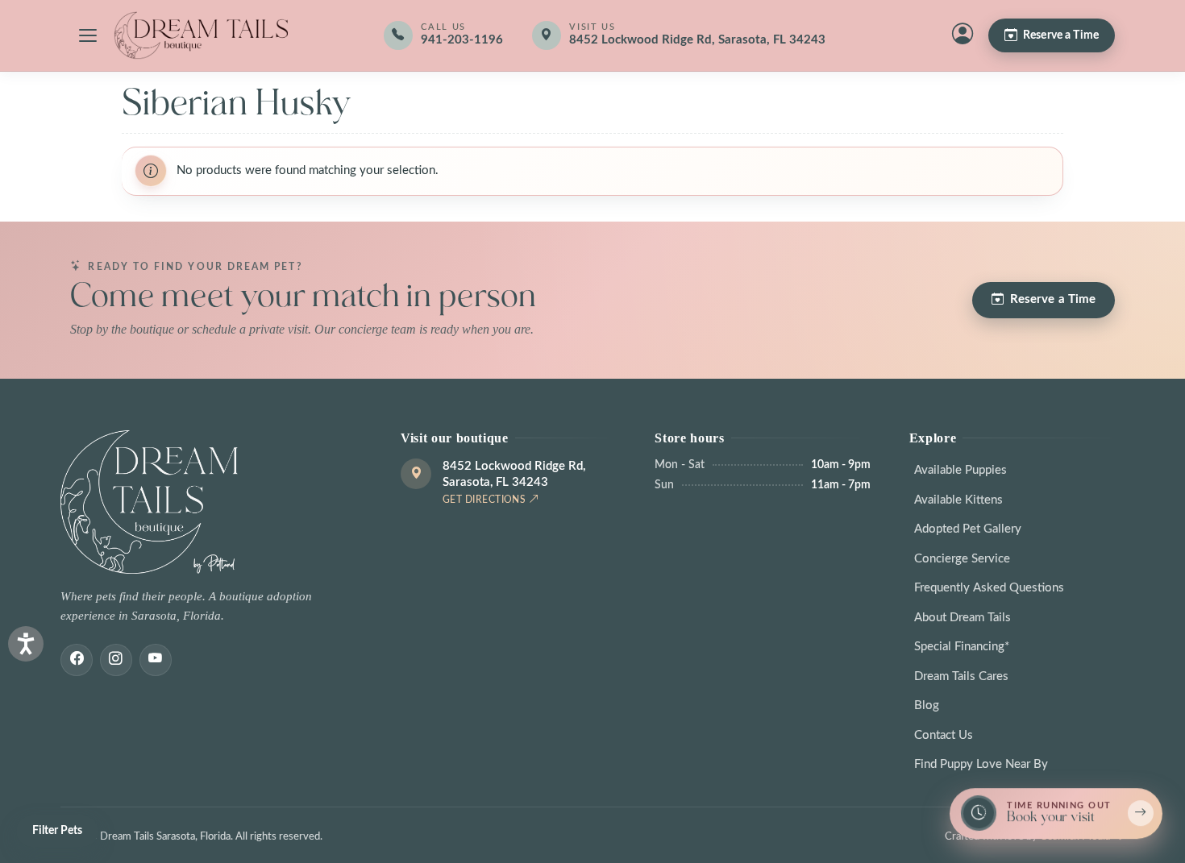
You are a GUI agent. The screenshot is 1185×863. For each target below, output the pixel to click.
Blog (926, 705)
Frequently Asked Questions (989, 588)
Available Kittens (958, 500)
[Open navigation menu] (88, 35)
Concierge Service (962, 559)
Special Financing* (961, 647)
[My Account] (962, 35)
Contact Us (943, 735)
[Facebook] (76, 660)
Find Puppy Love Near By (981, 764)
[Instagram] (116, 660)
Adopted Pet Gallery (967, 529)
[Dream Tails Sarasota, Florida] (201, 35)
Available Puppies (960, 470)
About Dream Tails (962, 618)
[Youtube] (155, 660)
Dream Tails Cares (961, 676)
